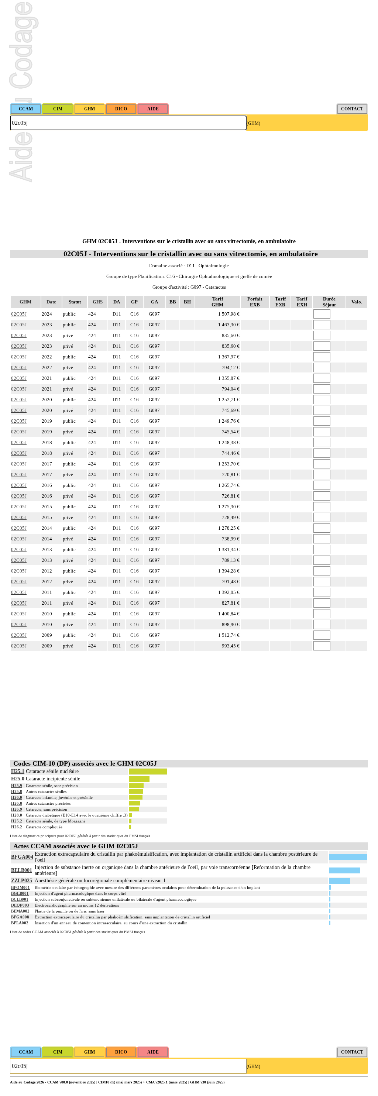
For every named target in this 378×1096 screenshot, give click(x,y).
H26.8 (16, 803)
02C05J (19, 314)
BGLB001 (20, 893)
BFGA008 (20, 917)
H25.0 (17, 778)
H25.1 (17, 771)
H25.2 (16, 821)
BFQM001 (20, 887)
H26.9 (16, 809)
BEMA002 (20, 911)
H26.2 (16, 827)
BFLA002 (19, 923)
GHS (98, 302)
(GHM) (253, 123)
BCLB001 (19, 899)
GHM (25, 302)
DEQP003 (20, 905)
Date (51, 302)
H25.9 (16, 785)
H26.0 (16, 797)
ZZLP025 (21, 880)
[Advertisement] (189, 51)
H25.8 (16, 791)
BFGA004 (22, 857)
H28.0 (16, 815)
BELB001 (21, 870)
